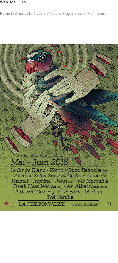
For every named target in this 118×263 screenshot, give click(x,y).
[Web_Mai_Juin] (59, 127)
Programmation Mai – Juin (83, 13)
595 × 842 (44, 13)
